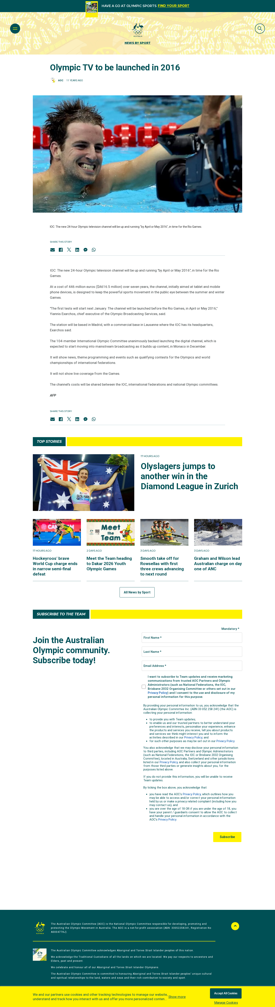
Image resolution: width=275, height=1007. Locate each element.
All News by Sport (137, 592)
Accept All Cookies (225, 993)
